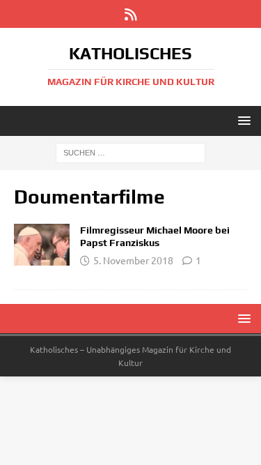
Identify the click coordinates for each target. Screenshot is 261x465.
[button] (242, 120)
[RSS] (130, 14)
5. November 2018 (133, 260)
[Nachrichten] (42, 245)
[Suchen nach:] (130, 152)
